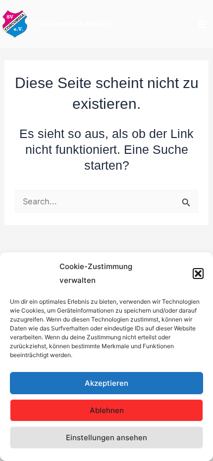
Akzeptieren (106, 383)
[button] (198, 273)
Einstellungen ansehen (106, 437)
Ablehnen (107, 410)
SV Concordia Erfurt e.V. (72, 24)
